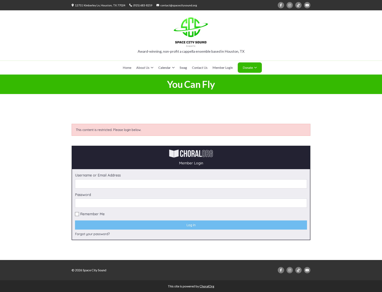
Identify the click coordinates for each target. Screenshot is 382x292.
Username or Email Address (98, 175)
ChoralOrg (207, 286)
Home (127, 67)
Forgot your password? (92, 234)
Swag (183, 67)
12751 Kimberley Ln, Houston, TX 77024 (100, 5)
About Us (142, 67)
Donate (248, 67)
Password (83, 194)
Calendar (164, 67)
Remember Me (92, 214)
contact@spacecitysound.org (178, 5)
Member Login (222, 67)
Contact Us (200, 67)
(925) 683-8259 (142, 5)
